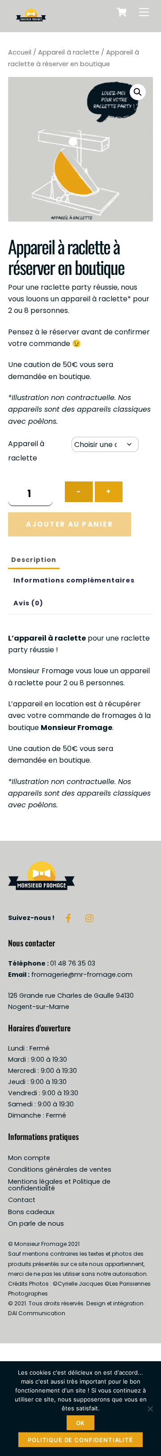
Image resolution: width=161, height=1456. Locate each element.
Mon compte (29, 1157)
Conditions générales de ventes (59, 1169)
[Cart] (122, 12)
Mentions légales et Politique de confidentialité (59, 1185)
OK (80, 1422)
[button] (138, 92)
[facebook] (68, 917)
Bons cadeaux (31, 1211)
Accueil (19, 52)
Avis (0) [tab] (28, 603)
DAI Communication (36, 1313)
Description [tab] (33, 559)
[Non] (149, 1408)
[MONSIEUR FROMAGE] (31, 20)
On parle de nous (36, 1223)
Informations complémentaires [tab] (74, 580)
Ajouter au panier (69, 524)
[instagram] (90, 917)
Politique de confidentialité (80, 1439)
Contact (21, 1199)
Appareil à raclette (68, 52)
